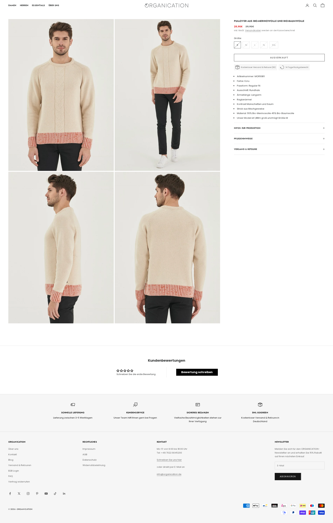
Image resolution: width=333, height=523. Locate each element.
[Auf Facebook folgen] (10, 493)
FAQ (10, 476)
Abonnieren (288, 476)
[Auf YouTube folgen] (46, 493)
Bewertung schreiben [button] (197, 372)
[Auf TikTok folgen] (55, 493)
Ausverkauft (279, 57)
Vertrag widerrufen (19, 481)
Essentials (38, 5)
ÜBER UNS (54, 5)
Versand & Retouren (19, 465)
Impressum (89, 449)
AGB (85, 454)
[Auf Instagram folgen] (28, 493)
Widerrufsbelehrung (94, 465)
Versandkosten (253, 30)
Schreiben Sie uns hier (169, 459)
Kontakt (12, 454)
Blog (10, 459)
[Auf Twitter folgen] (19, 493)
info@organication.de (169, 474)
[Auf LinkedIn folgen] (64, 493)
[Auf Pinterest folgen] (37, 493)
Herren (24, 5)
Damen (12, 5)
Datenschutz (90, 459)
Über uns (13, 449)
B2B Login (13, 470)
